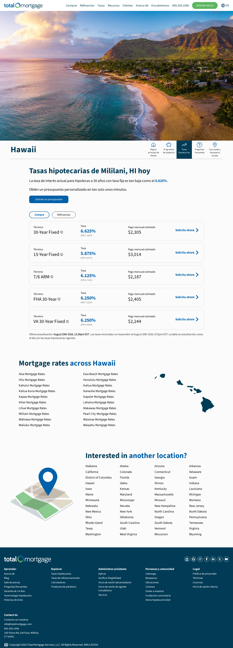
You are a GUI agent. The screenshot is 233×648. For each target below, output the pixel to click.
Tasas (101, 5)
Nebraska (91, 506)
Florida (124, 477)
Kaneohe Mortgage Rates (99, 391)
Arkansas (195, 466)
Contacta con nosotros (16, 620)
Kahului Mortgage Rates (34, 385)
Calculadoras (58, 582)
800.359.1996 (180, 5)
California (91, 472)
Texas (89, 528)
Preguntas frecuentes (15, 587)
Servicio (102, 595)
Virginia (194, 528)
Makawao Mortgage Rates (99, 408)
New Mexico (93, 511)
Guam (193, 477)
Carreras (150, 587)
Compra (39, 215)
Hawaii (89, 483)
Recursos (114, 5)
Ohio (88, 517)
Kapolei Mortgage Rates (98, 396)
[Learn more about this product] (61, 232)
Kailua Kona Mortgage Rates (37, 391)
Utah (123, 528)
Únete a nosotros (154, 591)
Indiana (194, 483)
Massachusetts (164, 494)
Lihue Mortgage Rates (33, 408)
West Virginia (128, 534)
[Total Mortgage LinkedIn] (213, 559)
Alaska (124, 466)
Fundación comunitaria (158, 595)
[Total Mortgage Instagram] (200, 559)
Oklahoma (126, 517)
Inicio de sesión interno (205, 587)
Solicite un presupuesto (48, 199)
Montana (195, 500)
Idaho (123, 483)
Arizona (159, 466)
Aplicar (102, 574)
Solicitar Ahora (204, 5)
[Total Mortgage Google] (193, 559)
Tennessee (196, 523)
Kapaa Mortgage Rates (33, 396)
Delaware (195, 472)
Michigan (195, 494)
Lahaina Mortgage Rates (98, 402)
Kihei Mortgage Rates (32, 402)
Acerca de (142, 5)
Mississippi (127, 500)
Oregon (159, 517)
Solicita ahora (184, 230)
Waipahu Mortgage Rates (99, 425)
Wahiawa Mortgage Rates (35, 419)
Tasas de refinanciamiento (65, 578)
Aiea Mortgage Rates (32, 374)
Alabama (91, 466)
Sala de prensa (12, 582)
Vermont (160, 528)
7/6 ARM (41, 277)
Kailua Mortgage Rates (97, 385)
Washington (93, 534)
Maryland (126, 494)
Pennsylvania (198, 517)
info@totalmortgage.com (18, 624)
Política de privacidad (204, 574)
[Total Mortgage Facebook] (206, 559)
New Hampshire (165, 506)
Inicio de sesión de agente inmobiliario (112, 588)
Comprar (71, 5)
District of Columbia (98, 477)
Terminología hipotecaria (18, 595)
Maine (89, 494)
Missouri (160, 500)
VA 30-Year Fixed (49, 321)
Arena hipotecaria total (157, 600)
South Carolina (130, 523)
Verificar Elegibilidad (109, 578)
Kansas (124, 489)
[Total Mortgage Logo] (27, 559)
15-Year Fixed (46, 254)
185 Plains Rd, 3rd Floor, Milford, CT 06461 (21, 634)
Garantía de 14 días (14, 591)
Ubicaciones (152, 582)
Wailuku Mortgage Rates (34, 425)
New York (126, 511)
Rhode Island (94, 523)
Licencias (198, 582)
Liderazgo (150, 574)
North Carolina (164, 511)
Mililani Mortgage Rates (34, 414)
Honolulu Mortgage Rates (99, 380)
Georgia (160, 477)
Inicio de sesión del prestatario (114, 582)
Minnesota (92, 500)
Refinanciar (87, 5)
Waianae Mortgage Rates (99, 419)
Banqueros (151, 578)
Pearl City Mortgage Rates (99, 414)
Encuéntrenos (160, 5)
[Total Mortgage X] (219, 559)
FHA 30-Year (45, 299)
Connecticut (162, 472)
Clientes (127, 5)
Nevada (125, 506)
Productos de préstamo (63, 587)
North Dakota (198, 511)
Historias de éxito (13, 600)
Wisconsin (161, 534)
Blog (6, 578)
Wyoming (195, 534)
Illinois (159, 483)
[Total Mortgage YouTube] (226, 559)
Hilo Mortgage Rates (32, 380)
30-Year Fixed (46, 232)
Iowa (88, 489)
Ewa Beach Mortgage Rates (100, 374)
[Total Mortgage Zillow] (187, 559)
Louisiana (195, 489)
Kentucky (161, 489)
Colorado (126, 472)
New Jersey (196, 506)
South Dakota (163, 523)
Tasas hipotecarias (61, 574)
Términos (198, 578)
